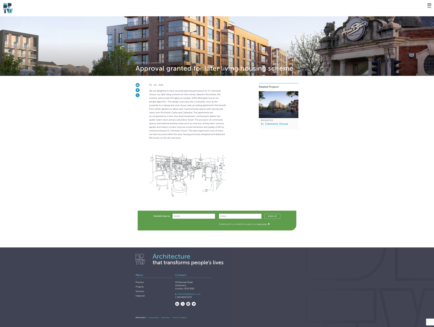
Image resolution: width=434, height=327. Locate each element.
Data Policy (166, 318)
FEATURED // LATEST (147, 63)
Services (140, 291)
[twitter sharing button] (142, 95)
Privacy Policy (154, 318)
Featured (140, 295)
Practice (140, 282)
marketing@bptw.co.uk (188, 293)
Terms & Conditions (180, 318)
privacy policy (262, 224)
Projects (140, 286)
